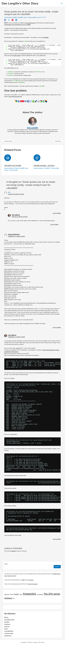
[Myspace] (28, 101)
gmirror (20, 594)
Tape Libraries (40, 594)
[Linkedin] (16, 20)
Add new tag (6, 594)
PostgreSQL (29, 593)
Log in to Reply (57, 213)
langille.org (6, 626)
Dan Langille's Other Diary (20, 3)
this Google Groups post (15, 96)
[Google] (41, 101)
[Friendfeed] (31, 101)
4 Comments (7, 17)
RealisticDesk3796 (13, 234)
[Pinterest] (12, 20)
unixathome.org (8, 635)
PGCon (6, 628)
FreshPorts (6, 622)
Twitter (23, 580)
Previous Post (7, 141)
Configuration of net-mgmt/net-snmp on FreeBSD (17, 24)
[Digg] (38, 101)
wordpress (8, 598)
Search (6, 564)
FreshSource (7, 624)
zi (44, 41)
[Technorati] (33, 101)
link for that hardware (33, 584)
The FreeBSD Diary (8, 631)
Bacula (17, 168)
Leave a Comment (9, 168)
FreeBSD (14, 17)
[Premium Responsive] (46, 101)
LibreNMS (20, 17)
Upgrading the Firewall (12, 165)
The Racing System (8, 633)
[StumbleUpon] (43, 101)
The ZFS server (52, 594)
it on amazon (31, 580)
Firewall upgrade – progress (44, 165)
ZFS (14, 598)
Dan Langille (16, 215)
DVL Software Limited (9, 619)
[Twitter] (9, 20)
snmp (25, 17)
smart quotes (16, 55)
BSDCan (6, 617)
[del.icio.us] (36, 101)
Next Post (58, 141)
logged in (13, 551)
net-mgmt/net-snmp (30, 23)
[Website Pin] (16, 101)
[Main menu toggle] (61, 3)
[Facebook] (5, 20)
